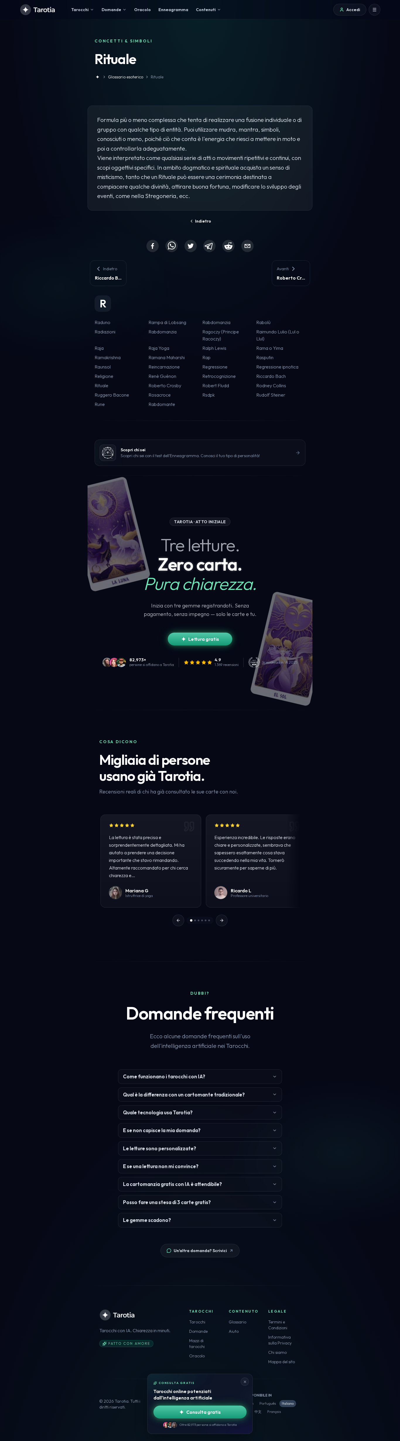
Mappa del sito (281, 1361)
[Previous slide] (178, 920)
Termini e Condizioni (277, 1324)
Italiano (288, 1403)
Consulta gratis (203, 1412)
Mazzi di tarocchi (197, 1343)
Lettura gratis (203, 639)
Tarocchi (197, 1322)
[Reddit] (228, 246)
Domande (198, 1331)
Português (267, 1403)
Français (274, 1411)
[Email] (247, 246)
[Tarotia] (38, 10)
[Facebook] (152, 246)
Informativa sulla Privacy (280, 1340)
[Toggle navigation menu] (374, 10)
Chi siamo (277, 1352)
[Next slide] (222, 920)
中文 (257, 1411)
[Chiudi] (245, 1382)
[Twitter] (190, 246)
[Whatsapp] (171, 246)
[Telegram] (209, 246)
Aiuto (234, 1331)
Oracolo (197, 1356)
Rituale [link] (157, 77)
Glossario (237, 1322)
